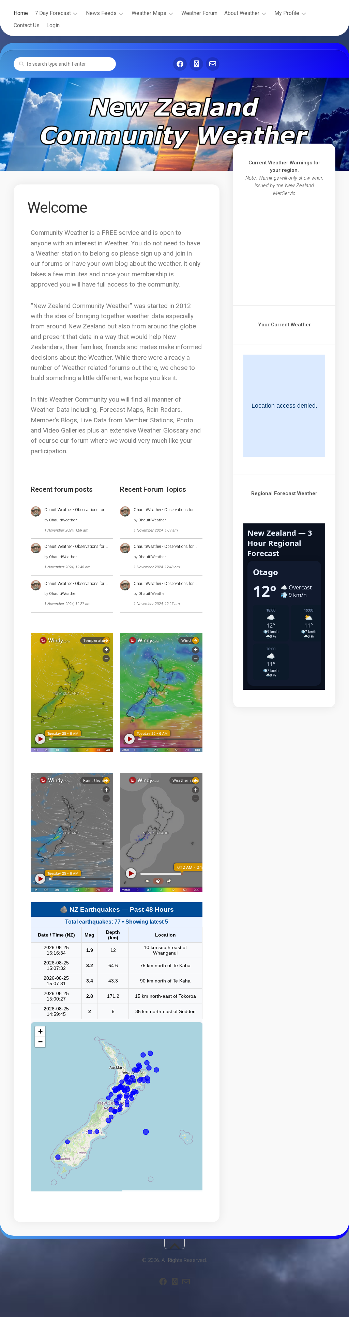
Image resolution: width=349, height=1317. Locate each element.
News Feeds (101, 13)
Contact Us (27, 25)
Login (53, 25)
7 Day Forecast (53, 13)
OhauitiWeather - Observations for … (76, 509)
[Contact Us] (212, 64)
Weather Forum (199, 13)
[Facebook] (180, 64)
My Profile (286, 13)
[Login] (196, 64)
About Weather (241, 13)
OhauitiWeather (63, 520)
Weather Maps (149, 13)
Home (21, 13)
